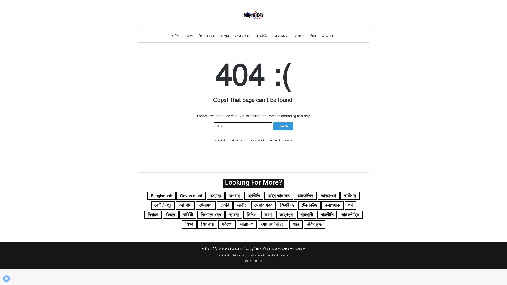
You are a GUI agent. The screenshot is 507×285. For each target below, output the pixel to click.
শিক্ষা (313, 36)
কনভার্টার (327, 36)
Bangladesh (161, 195)
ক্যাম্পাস (185, 205)
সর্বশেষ (189, 36)
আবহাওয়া (328, 195)
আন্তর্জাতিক (262, 36)
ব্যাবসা (234, 214)
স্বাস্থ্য (296, 224)
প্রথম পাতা (220, 140)
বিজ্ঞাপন (288, 140)
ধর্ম (350, 205)
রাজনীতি (327, 214)
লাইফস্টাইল (282, 36)
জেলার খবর (242, 36)
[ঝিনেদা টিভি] (253, 15)
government (191, 195)
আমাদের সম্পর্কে (237, 140)
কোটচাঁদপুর (163, 205)
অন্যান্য (215, 195)
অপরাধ (234, 195)
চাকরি (224, 205)
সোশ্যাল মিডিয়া (273, 224)
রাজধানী (307, 214)
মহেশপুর (286, 214)
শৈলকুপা (207, 224)
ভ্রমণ (268, 214)
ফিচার (170, 214)
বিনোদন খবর (206, 36)
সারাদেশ (300, 36)
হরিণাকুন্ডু (314, 224)
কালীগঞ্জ (350, 195)
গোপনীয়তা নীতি (258, 140)
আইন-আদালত (279, 195)
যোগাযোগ (275, 140)
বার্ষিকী (188, 214)
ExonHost (299, 249)
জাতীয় (175, 36)
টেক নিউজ (309, 205)
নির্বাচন (153, 214)
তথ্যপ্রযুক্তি (332, 205)
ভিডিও (252, 214)
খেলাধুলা (225, 36)
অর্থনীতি (254, 195)
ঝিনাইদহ (287, 205)
